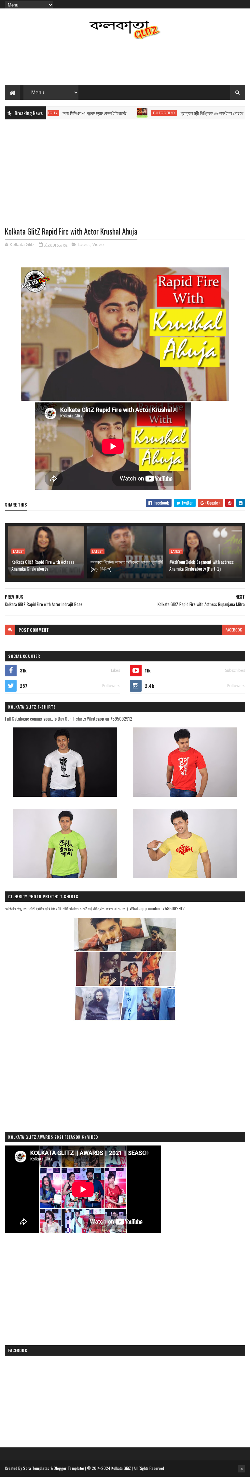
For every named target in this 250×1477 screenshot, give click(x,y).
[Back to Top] (241, 1468)
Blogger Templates (69, 1468)
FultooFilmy (139, 113)
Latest (84, 244)
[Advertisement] (125, 63)
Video (98, 244)
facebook (234, 629)
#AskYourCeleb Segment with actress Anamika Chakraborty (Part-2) (201, 565)
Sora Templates (36, 1468)
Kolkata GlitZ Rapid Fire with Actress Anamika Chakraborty (42, 565)
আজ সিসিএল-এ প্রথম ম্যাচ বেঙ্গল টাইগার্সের (69, 112)
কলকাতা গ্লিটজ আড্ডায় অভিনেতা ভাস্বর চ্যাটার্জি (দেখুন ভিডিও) (126, 565)
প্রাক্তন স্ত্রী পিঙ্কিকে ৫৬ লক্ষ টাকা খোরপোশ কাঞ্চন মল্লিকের (200, 112)
